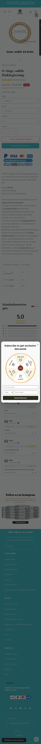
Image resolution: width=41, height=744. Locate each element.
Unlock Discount (20, 398)
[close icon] (37, 344)
